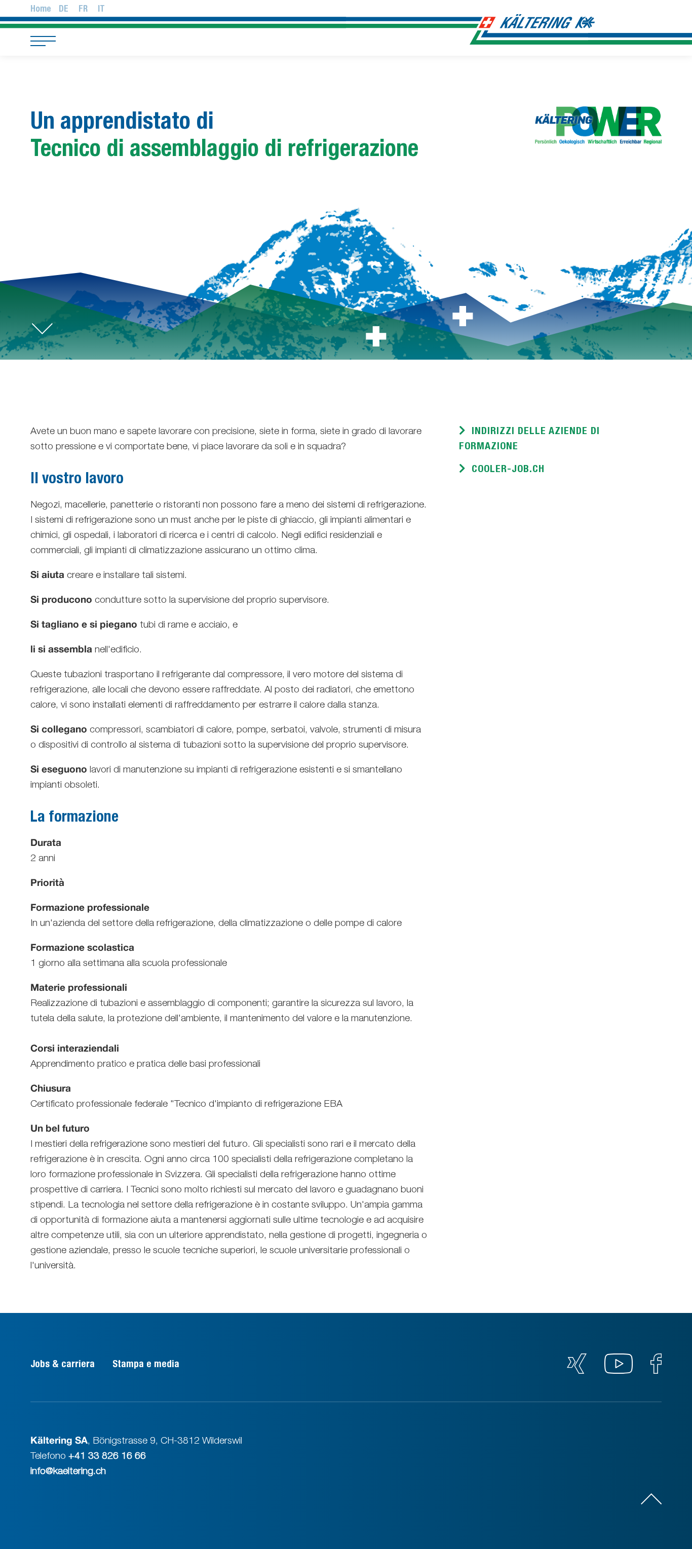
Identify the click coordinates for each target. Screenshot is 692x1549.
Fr (83, 9)
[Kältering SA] (554, 21)
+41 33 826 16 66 (107, 1455)
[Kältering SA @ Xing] (577, 1370)
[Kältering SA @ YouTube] (619, 1370)
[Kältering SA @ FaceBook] (656, 1370)
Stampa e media (145, 1363)
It (101, 9)
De (63, 9)
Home (40, 9)
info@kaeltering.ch (68, 1470)
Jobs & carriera (62, 1363)
